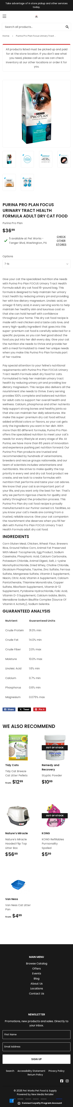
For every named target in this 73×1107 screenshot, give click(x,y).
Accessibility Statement (31, 1071)
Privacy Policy (57, 1071)
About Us (37, 984)
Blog (36, 978)
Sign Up (36, 1059)
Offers (36, 969)
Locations (36, 988)
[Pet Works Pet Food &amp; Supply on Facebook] (61, 1081)
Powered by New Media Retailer (35, 1094)
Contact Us (36, 993)
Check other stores (61, 240)
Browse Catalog (36, 963)
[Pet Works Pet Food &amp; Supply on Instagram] (67, 1081)
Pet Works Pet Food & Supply (40, 1090)
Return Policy (35, 1074)
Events (36, 973)
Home (6, 35)
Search (10, 1071)
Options (8, 256)
